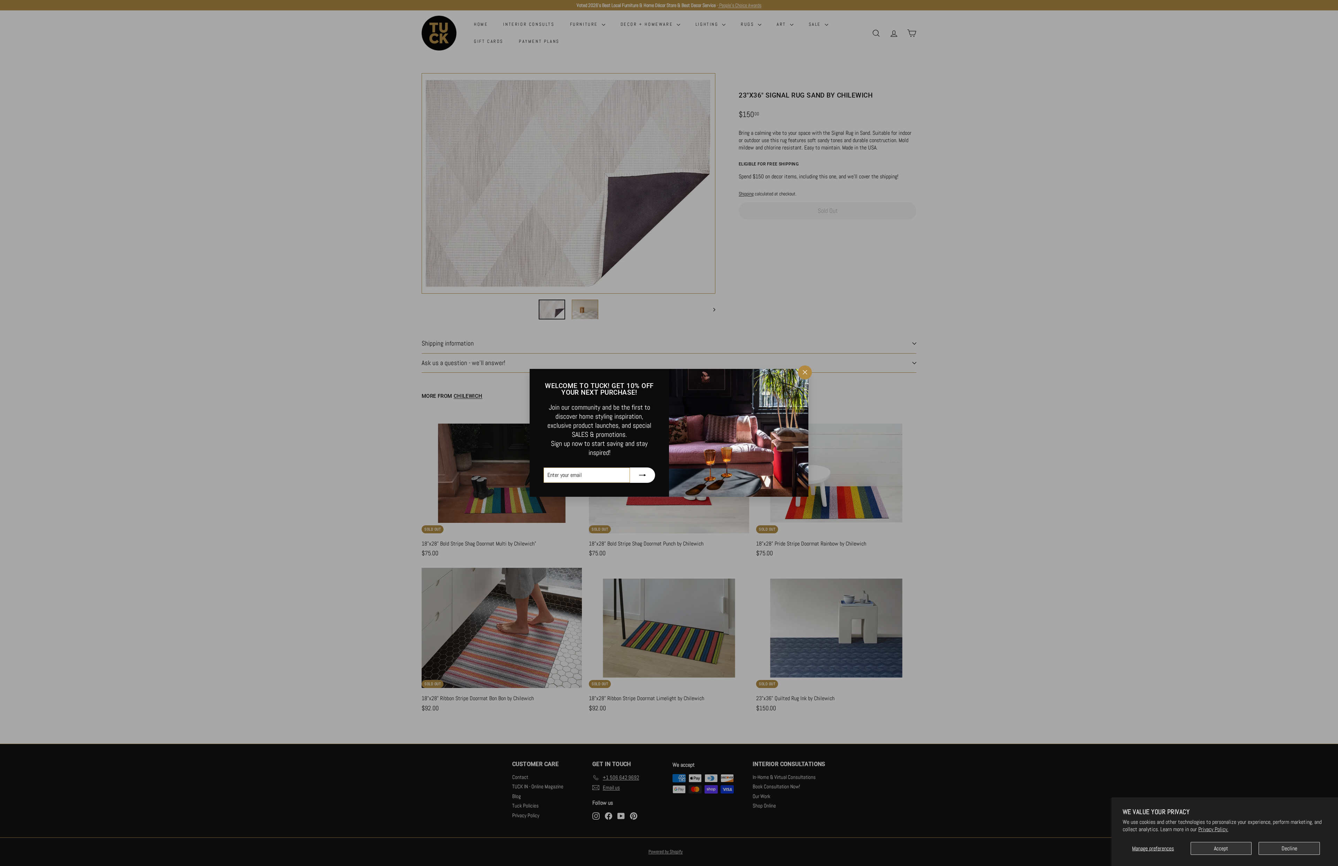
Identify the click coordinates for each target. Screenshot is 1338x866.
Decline (1289, 848)
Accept (1221, 848)
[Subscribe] (642, 475)
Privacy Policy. (1213, 829)
